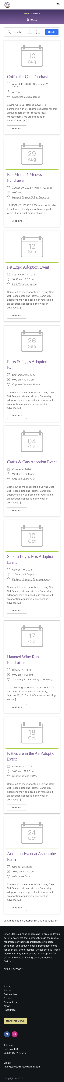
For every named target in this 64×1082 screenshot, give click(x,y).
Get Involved (11, 994)
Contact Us (10, 1002)
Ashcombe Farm (21, 876)
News (7, 1005)
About (7, 986)
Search (51, 32)
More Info (17, 128)
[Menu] (58, 5)
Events (7, 998)
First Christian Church (24, 284)
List (38, 32)
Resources (9, 1009)
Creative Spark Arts (23, 478)
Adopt (7, 990)
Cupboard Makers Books (26, 96)
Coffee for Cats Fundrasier (29, 76)
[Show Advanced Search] (30, 32)
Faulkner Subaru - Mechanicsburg (31, 579)
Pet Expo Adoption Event (28, 267)
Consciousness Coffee (25, 775)
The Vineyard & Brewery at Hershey (32, 679)
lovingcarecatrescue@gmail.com (22, 1066)
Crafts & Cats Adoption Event (32, 461)
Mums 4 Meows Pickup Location (30, 197)
